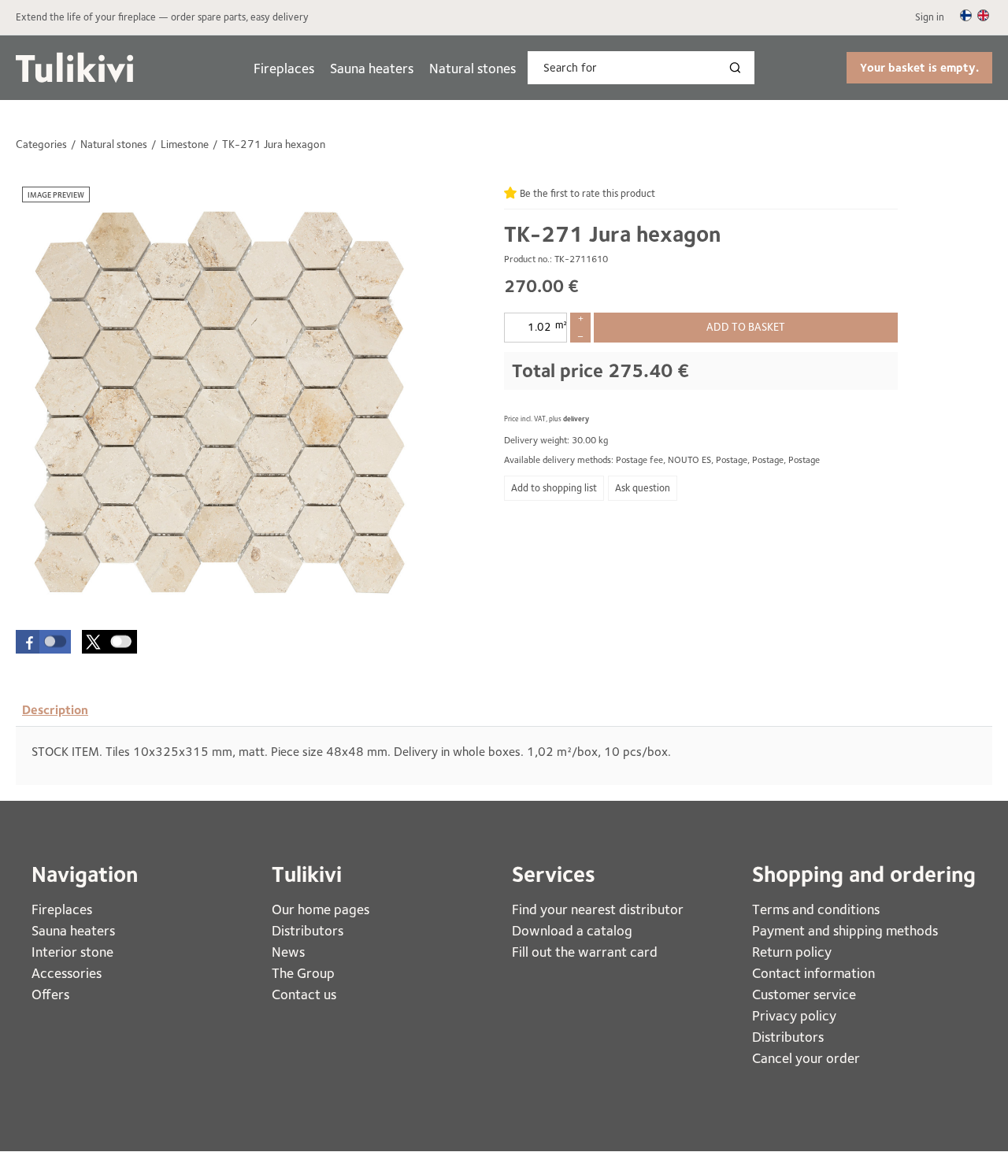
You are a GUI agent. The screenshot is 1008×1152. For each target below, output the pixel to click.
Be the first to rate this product (587, 193)
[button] (43, 642)
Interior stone (72, 951)
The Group (303, 973)
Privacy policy (794, 1015)
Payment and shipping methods (845, 930)
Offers (50, 994)
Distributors (307, 930)
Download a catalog (572, 930)
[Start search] (738, 67)
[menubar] (385, 68)
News (288, 951)
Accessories (67, 973)
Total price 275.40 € (600, 370)
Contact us (304, 994)
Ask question (642, 488)
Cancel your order (806, 1058)
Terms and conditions (816, 909)
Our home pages (320, 909)
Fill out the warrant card (585, 951)
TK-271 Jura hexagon (612, 233)
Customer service (804, 994)
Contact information (813, 973)
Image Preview (56, 194)
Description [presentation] (55, 709)
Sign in (929, 17)
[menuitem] (284, 68)
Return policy (792, 951)
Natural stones (472, 68)
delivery (576, 418)
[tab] (55, 710)
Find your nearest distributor (598, 909)
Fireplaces (284, 68)
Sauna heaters (371, 68)
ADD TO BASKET (745, 326)
